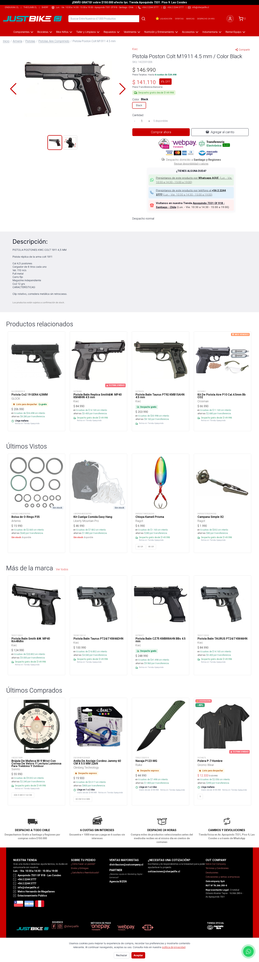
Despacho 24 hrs (205, 18)
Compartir (244, 49)
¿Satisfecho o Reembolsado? (85, 872)
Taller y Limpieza (86, 31)
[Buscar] (143, 18)
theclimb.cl (30, 7)
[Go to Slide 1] (55, 142)
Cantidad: (138, 115)
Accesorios (188, 31)
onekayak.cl (12, 7)
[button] (68, 89)
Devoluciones (212, 872)
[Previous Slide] (13, 88)
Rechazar (121, 955)
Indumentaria (210, 31)
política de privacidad (173, 947)
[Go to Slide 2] (70, 142)
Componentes (21, 31)
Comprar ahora (161, 132)
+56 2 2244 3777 (175, 7)
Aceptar (138, 955)
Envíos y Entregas (80, 868)
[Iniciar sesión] (230, 18)
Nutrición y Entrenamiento (159, 31)
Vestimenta (130, 31)
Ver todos (62, 569)
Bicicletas (42, 31)
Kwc (135, 49)
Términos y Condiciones (217, 868)
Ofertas (179, 18)
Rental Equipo (233, 31)
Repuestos (110, 31)
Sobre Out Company (216, 863)
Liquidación (166, 18)
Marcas (190, 18)
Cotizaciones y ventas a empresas (223, 876)
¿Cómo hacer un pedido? (83, 863)
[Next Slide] (122, 88)
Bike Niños (62, 31)
